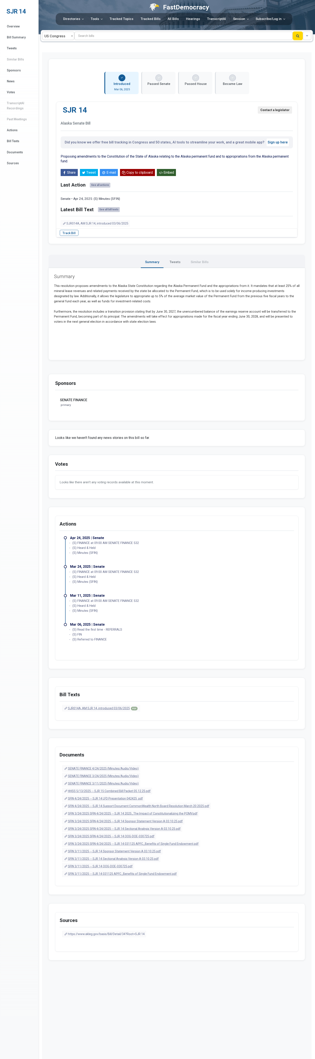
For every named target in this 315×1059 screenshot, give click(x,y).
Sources (13, 163)
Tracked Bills (150, 19)
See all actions (100, 185)
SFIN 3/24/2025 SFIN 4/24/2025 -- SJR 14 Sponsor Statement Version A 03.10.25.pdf (125, 821)
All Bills (173, 19)
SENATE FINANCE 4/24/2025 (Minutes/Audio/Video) (103, 768)
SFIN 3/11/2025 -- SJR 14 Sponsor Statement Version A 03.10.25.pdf (114, 851)
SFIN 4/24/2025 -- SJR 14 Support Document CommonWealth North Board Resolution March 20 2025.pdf (138, 806)
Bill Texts (13, 141)
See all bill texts (108, 209)
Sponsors (14, 70)
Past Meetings (17, 119)
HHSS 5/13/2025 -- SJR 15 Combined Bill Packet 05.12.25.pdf (109, 791)
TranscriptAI (216, 19)
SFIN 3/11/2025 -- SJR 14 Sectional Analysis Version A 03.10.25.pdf (113, 858)
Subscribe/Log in (269, 19)
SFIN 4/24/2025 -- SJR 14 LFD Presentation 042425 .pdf (105, 798)
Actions (12, 130)
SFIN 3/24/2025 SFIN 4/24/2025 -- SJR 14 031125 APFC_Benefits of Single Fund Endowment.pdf (133, 843)
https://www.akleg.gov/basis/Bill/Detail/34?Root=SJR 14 (106, 934)
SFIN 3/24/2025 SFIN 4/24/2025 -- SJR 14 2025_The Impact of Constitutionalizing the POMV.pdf (133, 813)
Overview (13, 26)
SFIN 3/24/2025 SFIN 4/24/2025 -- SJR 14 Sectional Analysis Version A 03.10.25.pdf (124, 828)
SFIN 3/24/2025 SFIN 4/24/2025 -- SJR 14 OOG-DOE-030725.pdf (111, 836)
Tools (95, 19)
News (11, 81)
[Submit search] (298, 36)
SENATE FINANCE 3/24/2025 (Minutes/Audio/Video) (103, 776)
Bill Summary (16, 37)
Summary (152, 262)
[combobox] (58, 36)
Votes (11, 92)
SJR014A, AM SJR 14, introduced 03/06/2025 (97, 223)
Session (239, 19)
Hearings (193, 19)
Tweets (12, 48)
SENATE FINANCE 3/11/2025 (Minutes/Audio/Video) (103, 783)
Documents (15, 152)
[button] (307, 36)
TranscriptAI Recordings (15, 105)
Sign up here (278, 142)
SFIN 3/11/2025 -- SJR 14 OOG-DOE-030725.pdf (100, 866)
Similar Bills (15, 59)
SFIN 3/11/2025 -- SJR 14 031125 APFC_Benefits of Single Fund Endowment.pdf (122, 873)
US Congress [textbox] (54, 36)
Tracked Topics (121, 19)
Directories (71, 19)
